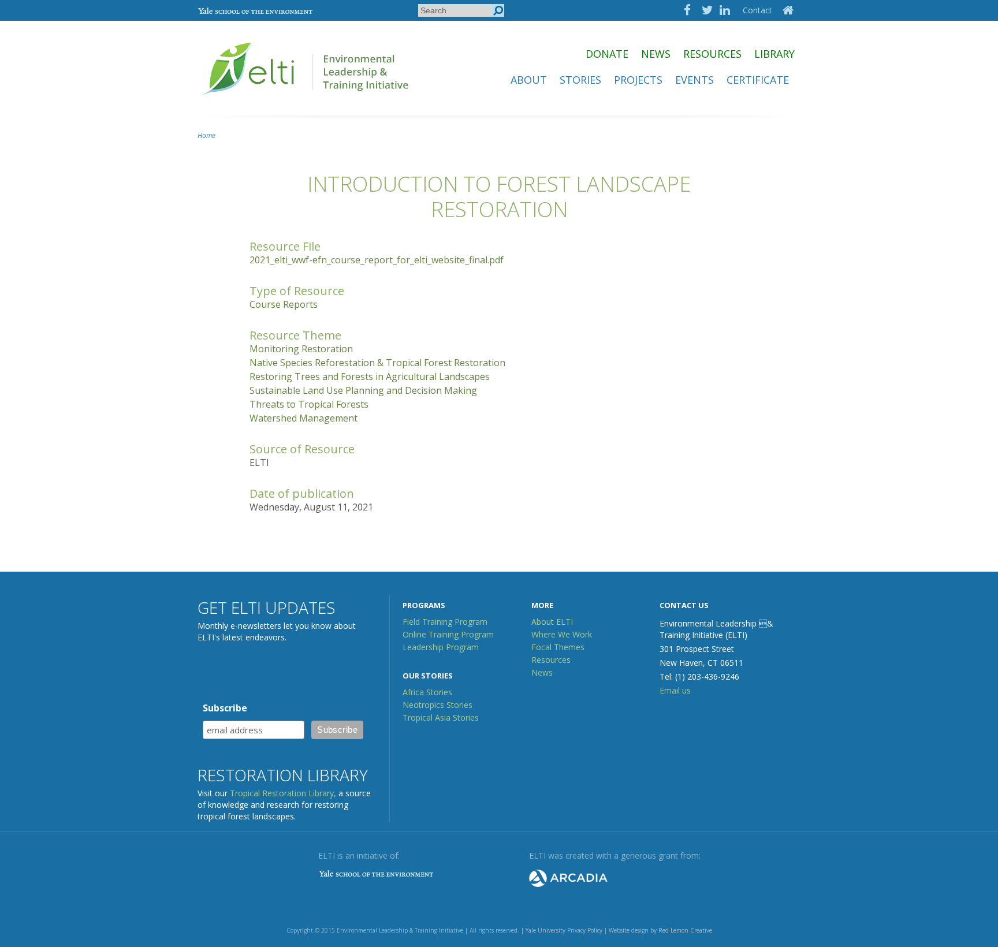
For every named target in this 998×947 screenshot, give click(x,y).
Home (206, 135)
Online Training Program (448, 634)
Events (694, 80)
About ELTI (552, 621)
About (529, 80)
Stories (580, 80)
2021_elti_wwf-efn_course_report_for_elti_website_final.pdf (377, 259)
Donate (607, 54)
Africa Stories (427, 692)
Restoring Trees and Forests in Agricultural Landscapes (370, 376)
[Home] (306, 100)
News (656, 54)
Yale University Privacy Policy (564, 930)
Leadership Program (441, 647)
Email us (675, 690)
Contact (757, 10)
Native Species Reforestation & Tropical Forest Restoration (377, 362)
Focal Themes (557, 647)
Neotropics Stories (437, 704)
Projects (638, 80)
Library (774, 54)
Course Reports (284, 304)
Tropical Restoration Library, (283, 793)
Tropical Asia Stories (441, 717)
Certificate (758, 80)
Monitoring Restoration (301, 348)
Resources (712, 54)
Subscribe (225, 708)
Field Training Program (445, 621)
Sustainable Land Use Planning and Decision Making (363, 390)
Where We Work (561, 634)
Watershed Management (304, 418)
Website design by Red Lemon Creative (660, 930)
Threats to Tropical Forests (309, 404)
